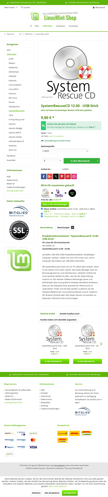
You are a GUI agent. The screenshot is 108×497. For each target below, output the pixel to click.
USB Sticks (11, 54)
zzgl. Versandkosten (56, 136)
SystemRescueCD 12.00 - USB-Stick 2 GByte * (69, 210)
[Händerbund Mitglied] (19, 211)
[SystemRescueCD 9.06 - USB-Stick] (54, 334)
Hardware (11, 155)
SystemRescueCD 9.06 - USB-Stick (54, 347)
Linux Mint (13, 89)
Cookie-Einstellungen (16, 187)
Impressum (46, 396)
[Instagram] (74, 176)
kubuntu (12, 80)
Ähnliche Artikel (47, 313)
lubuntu (12, 93)
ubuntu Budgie (15, 128)
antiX (10, 59)
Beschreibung (46, 227)
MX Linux (12, 98)
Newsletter (45, 402)
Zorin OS (12, 150)
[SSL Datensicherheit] (19, 230)
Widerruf (11, 183)
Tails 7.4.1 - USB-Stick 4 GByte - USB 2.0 (61, 214)
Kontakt (44, 393)
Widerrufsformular (13, 399)
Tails (10, 115)
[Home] (31, 26)
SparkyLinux (14, 106)
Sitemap (44, 405)
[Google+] (50, 176)
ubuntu (12, 124)
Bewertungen (65, 227)
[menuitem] (99, 7)
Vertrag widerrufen (15, 190)
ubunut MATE (14, 132)
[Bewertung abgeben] (71, 114)
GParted (12, 76)
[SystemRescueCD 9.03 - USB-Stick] (87, 334)
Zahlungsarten (11, 393)
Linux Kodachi (14, 85)
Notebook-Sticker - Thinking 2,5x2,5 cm (61, 216)
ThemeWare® (77, 468)
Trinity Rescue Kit (16, 119)
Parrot (11, 102)
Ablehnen (36, 493)
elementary (13, 72)
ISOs (9, 50)
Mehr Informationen (58, 486)
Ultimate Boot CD (16, 141)
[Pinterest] (62, 176)
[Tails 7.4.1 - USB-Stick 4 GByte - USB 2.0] (58, 193)
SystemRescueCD (16, 111)
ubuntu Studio (15, 137)
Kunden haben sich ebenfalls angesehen (58, 319)
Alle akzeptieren (52, 493)
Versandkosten (59, 465)
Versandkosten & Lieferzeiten (18, 390)
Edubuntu (13, 67)
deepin (11, 63)
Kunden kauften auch (69, 313)
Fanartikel (11, 160)
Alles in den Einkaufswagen (55, 204)
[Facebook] (43, 176)
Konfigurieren (70, 493)
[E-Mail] (68, 176)
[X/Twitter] (56, 176)
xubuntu (12, 145)
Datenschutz (12, 180)
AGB (8, 176)
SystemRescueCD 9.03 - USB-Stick (87, 347)
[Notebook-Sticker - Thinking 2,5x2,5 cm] (72, 193)
